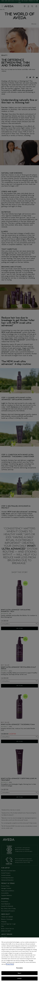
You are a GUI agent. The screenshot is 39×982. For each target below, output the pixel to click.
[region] (19, 959)
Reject (19, 973)
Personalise (19, 967)
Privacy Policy (10, 964)
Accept (19, 978)
